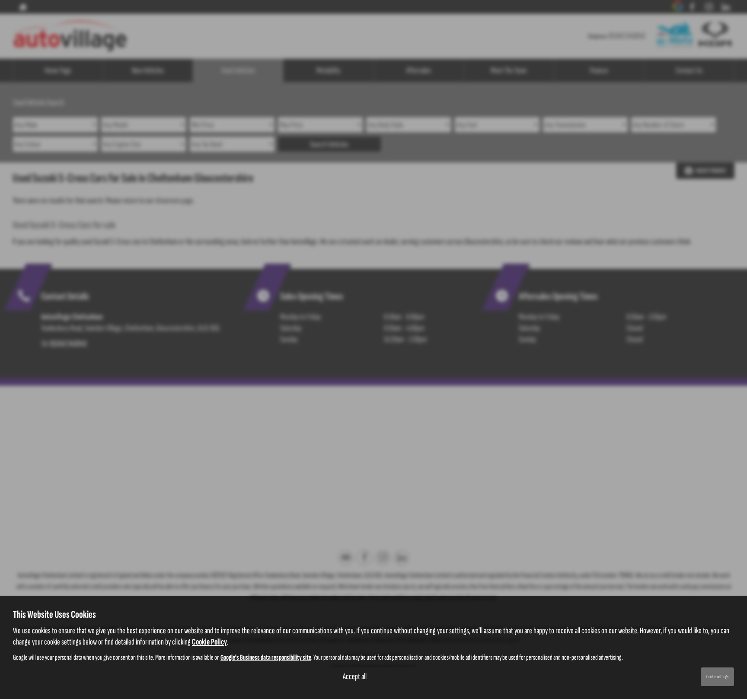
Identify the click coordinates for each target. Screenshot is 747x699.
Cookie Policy (209, 642)
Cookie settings (717, 676)
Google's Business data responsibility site (265, 657)
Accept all (355, 676)
